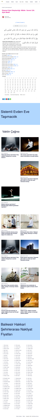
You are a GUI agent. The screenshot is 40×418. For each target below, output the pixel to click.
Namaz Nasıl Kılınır (24, 153)
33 (15, 81)
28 (35, 79)
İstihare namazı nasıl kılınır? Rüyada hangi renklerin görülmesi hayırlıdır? (9, 205)
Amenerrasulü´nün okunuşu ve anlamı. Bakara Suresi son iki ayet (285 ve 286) (9, 312)
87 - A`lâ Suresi (17, 395)
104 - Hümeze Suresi (29, 391)
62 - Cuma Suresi (5, 385)
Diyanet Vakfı (7, 16)
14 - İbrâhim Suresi (6, 367)
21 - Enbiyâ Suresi (17, 346)
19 (12, 79)
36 (22, 81)
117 (5, 92)
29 (5, 81)
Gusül (17, 1)
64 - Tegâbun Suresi (6, 388)
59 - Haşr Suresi (5, 379)
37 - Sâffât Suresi (17, 373)
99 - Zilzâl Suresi (29, 383)
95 (7, 89)
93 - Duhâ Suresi (17, 405)
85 (15, 87)
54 (35, 82)
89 (25, 87)
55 (5, 84)
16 (5, 79)
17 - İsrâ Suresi (5, 372)
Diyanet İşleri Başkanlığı (7, 7)
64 (27, 84)
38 (27, 81)
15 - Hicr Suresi (5, 368)
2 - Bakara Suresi (5, 346)
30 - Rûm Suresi (17, 362)
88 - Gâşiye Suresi (17, 396)
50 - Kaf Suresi (28, 363)
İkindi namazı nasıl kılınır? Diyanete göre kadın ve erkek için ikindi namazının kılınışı (29, 259)
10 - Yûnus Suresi (6, 360)
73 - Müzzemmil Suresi (6, 403)
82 (7, 87)
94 (5, 89)
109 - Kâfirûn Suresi (29, 400)
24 (25, 79)
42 (5, 82)
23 (22, 79)
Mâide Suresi (22, 94)
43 (7, 82)
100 (20, 89)
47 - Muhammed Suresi (30, 358)
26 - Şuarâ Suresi (17, 355)
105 (35, 89)
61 (20, 84)
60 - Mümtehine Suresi (6, 381)
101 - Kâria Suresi (29, 386)
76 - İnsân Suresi (5, 408)
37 (25, 81)
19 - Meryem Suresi (6, 375)
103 (29, 89)
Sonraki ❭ (22, 22)
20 (15, 79)
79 (32, 86)
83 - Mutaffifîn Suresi (18, 388)
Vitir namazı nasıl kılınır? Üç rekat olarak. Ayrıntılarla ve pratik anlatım (29, 155)
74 (20, 86)
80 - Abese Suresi (17, 383)
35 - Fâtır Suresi (17, 370)
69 (7, 86)
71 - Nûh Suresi (5, 400)
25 (27, 79)
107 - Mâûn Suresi (29, 396)
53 (32, 82)
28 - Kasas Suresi (17, 358)
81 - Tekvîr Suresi (17, 385)
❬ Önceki (17, 22)
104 (32, 89)
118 (8, 92)
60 (17, 84)
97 (12, 89)
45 (12, 82)
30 (7, 81)
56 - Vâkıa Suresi (29, 373)
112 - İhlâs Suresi (29, 405)
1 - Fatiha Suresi (5, 345)
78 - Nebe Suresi (17, 379)
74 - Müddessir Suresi (6, 405)
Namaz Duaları (23, 283)
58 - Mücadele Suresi (6, 378)
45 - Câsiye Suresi (29, 355)
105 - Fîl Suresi (28, 393)
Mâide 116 (9, 55)
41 (35, 81)
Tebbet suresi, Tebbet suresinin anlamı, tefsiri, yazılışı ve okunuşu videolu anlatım (28, 312)
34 (17, 81)
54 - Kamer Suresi (29, 370)
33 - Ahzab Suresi (17, 367)
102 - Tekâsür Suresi (29, 388)
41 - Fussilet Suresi (29, 348)
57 (10, 84)
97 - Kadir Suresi (29, 379)
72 (15, 86)
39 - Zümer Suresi (29, 345)
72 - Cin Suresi (5, 401)
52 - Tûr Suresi (28, 367)
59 (15, 84)
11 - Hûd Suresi (5, 362)
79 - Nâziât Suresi (17, 381)
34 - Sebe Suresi (17, 368)
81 (5, 87)
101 (23, 89)
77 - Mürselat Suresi (18, 378)
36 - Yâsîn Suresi (17, 372)
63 (25, 84)
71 (12, 86)
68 (5, 86)
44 (10, 82)
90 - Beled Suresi (17, 400)
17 (7, 79)
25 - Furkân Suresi (18, 353)
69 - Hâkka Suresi (6, 396)
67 (35, 84)
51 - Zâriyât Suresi (29, 365)
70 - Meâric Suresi (6, 398)
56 (7, 84)
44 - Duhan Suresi (29, 353)
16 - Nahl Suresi (5, 370)
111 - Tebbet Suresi (29, 403)
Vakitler (36, 1)
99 (17, 89)
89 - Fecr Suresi (17, 398)
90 (27, 87)
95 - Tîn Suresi (17, 408)
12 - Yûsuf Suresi (5, 363)
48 (20, 82)
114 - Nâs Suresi (29, 408)
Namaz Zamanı (36, 416)
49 (22, 82)
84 (12, 87)
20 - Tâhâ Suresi (17, 345)
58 (12, 84)
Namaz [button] (26, 1)
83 (10, 87)
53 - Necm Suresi (29, 368)
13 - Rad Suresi (5, 365)
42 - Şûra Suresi (29, 350)
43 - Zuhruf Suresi (29, 351)
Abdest (12, 1)
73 (17, 86)
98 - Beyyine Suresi (29, 381)
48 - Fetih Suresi (29, 360)
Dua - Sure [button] (21, 1)
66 (32, 84)
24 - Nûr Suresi (17, 351)
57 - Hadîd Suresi (29, 375)
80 (35, 86)
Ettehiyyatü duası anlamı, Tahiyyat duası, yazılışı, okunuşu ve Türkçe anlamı (29, 233)
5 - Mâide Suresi (5, 351)
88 (22, 87)
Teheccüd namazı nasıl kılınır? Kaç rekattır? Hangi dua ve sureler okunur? (10, 156)
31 (10, 81)
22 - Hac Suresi (17, 348)
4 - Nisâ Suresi (5, 350)
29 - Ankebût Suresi (18, 360)
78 (30, 86)
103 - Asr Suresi (29, 390)
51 (27, 82)
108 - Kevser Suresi (29, 398)
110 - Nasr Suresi (29, 401)
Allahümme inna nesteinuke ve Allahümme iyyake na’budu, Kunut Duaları (29, 286)
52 (30, 82)
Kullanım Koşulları (19, 416)
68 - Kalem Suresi (6, 395)
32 (12, 81)
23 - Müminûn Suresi (18, 350)
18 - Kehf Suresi (5, 373)
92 (32, 87)
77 (27, 86)
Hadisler (31, 1)
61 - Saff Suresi (5, 383)
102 (26, 89)
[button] (7, 1)
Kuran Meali (4, 76)
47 (17, 82)
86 (17, 87)
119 (11, 92)
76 (25, 86)
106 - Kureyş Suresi (29, 395)
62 (22, 84)
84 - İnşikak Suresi (17, 390)
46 (15, 82)
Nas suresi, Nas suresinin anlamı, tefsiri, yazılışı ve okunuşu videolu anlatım (9, 286)
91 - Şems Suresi (17, 401)
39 (30, 81)
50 (25, 82)
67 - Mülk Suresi (5, 393)
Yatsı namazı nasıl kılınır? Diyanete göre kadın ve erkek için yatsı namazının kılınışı (29, 180)
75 (22, 86)
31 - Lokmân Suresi (18, 363)
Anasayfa (7, 1)
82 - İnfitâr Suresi (17, 386)
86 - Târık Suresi (17, 393)
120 (14, 92)
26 (30, 79)
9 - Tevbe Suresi (5, 358)
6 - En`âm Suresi (5, 353)
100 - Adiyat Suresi (29, 385)
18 (10, 79)
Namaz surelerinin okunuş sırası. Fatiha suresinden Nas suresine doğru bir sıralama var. (9, 233)
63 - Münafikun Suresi (6, 386)
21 (17, 79)
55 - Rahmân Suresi (29, 372)
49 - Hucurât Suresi (29, 362)
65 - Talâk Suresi (5, 390)
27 (32, 79)
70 (10, 86)
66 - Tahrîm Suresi (6, 391)
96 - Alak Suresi (28, 378)
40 (32, 81)
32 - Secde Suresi (17, 365)
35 (20, 81)
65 (30, 84)
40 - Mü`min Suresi (29, 346)
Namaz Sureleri (4, 230)
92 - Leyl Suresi (17, 403)
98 (15, 89)
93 (35, 87)
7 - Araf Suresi (5, 355)
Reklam (24, 416)
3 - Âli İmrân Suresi (6, 348)
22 (20, 79)
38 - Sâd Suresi (17, 375)
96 (10, 89)
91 (30, 87)
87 (20, 87)
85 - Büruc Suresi (17, 391)
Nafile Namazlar (4, 153)
